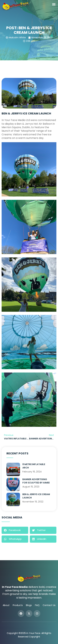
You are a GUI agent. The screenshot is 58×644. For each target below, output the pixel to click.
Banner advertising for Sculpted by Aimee (36, 481)
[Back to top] (51, 637)
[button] (53, 4)
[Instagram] (37, 613)
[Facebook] (21, 613)
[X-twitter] (29, 613)
